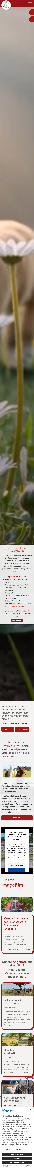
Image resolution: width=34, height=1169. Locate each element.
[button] (30, 3)
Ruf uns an (9, 729)
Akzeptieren (16, 870)
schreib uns (23, 729)
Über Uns (17, 817)
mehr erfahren (17, 621)
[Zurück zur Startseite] (6, 5)
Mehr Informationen (16, 865)
